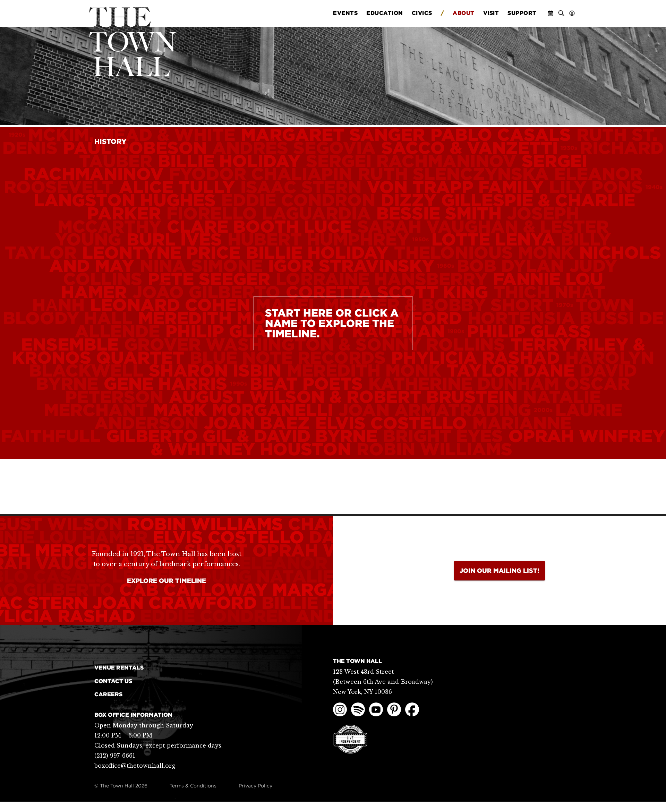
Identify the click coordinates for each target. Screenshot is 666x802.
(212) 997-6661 (114, 755)
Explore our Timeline (166, 580)
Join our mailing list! (499, 570)
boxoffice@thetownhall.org (134, 765)
